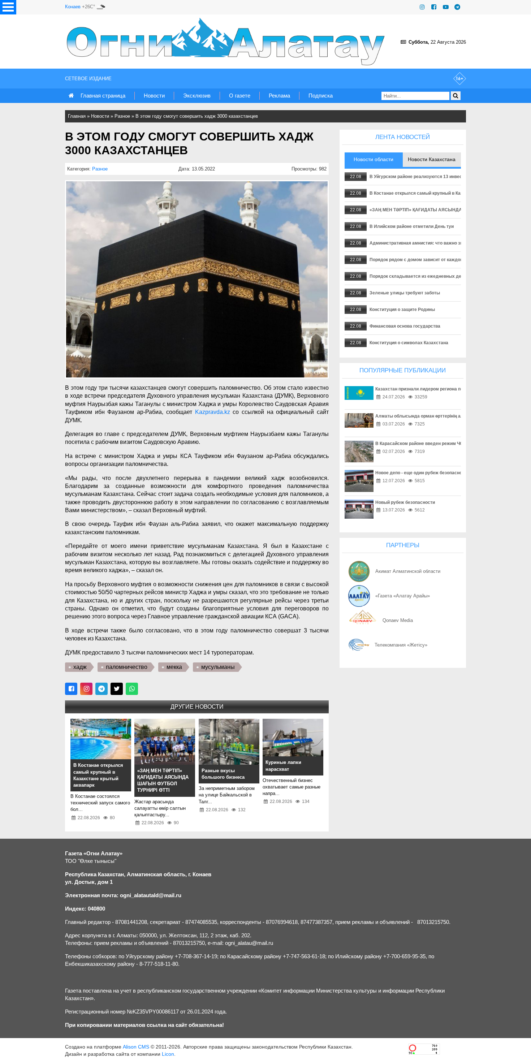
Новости (154, 95)
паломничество (126, 667)
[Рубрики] (8, 7)
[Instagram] (422, 7)
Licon (168, 1054)
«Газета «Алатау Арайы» (402, 596)
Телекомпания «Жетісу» (401, 645)
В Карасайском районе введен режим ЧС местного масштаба (441, 443)
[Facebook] (433, 7)
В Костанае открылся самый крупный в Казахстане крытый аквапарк (444, 193)
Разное (122, 116)
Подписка (320, 95)
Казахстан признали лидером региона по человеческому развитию (447, 389)
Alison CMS (136, 1047)
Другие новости (197, 707)
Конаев (73, 6)
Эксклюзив (197, 95)
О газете (239, 95)
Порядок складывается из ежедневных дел (417, 276)
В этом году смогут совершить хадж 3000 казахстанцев (196, 116)
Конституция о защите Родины (402, 309)
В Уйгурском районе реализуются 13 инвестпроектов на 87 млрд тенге (445, 176)
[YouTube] (446, 7)
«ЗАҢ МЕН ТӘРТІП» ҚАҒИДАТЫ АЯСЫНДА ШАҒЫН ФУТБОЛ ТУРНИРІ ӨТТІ (450, 209)
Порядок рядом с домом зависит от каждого (417, 259)
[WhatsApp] (132, 689)
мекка (174, 667)
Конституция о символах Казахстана (409, 342)
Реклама (279, 95)
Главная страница (103, 95)
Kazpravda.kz (212, 412)
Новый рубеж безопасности (405, 502)
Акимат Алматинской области (407, 571)
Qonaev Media (398, 620)
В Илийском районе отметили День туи (412, 226)
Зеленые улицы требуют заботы (405, 292)
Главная (77, 116)
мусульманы (218, 667)
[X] (117, 689)
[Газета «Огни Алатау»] (227, 41)
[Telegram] (457, 7)
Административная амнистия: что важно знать (420, 243)
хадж (80, 667)
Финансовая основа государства (405, 326)
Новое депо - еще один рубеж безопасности (422, 472)
